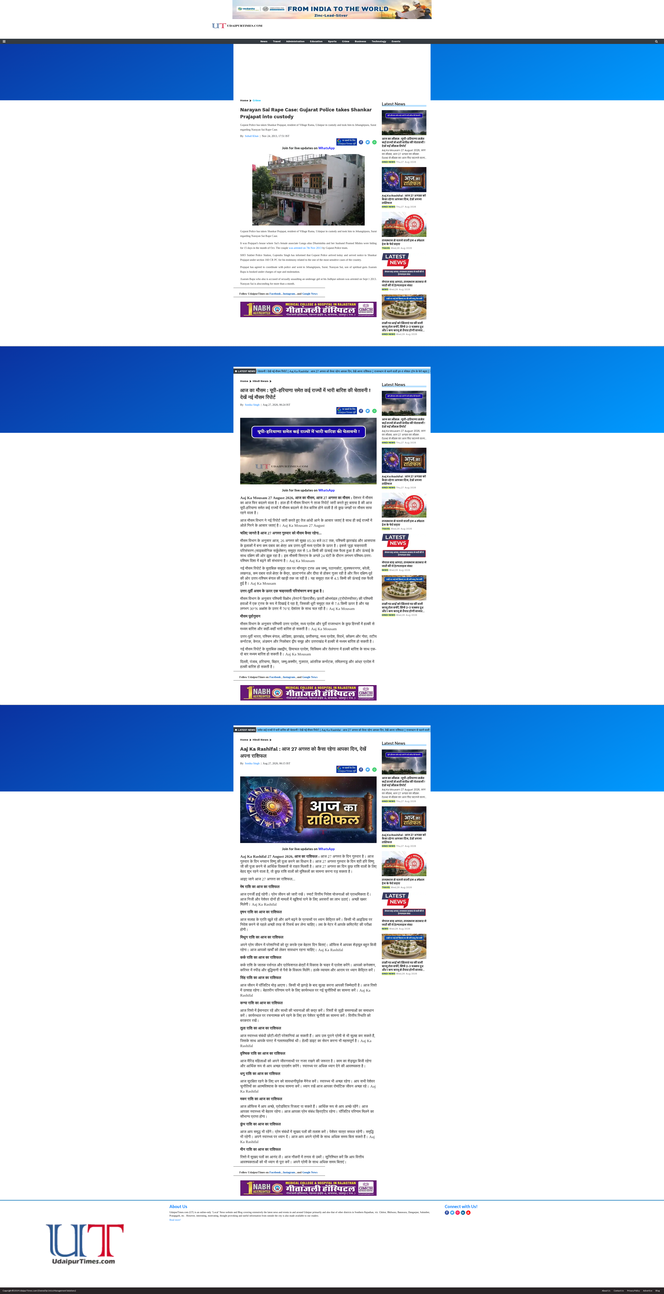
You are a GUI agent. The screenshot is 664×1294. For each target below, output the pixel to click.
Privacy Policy (633, 1290)
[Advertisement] (332, 68)
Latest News (393, 103)
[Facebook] (447, 1212)
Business (360, 41)
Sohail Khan (252, 136)
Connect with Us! (461, 1206)
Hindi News (260, 381)
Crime (345, 41)
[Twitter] (452, 1212)
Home (244, 100)
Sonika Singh (252, 404)
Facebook (275, 293)
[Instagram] (457, 1212)
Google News (309, 293)
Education (316, 41)
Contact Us (619, 1290)
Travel (277, 41)
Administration (295, 41)
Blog (658, 1290)
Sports (332, 41)
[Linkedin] (463, 1212)
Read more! (175, 1220)
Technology (379, 41)
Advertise (647, 1290)
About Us (178, 1206)
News (263, 41)
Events (396, 41)
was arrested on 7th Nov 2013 (305, 247)
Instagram (289, 293)
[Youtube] (468, 1212)
